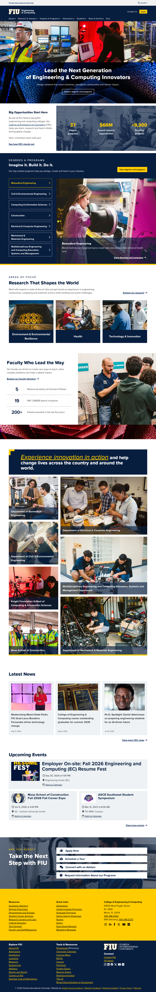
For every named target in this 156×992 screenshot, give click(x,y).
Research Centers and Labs (22, 919)
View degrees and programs (132, 169)
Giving (59, 923)
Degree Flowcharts (18, 909)
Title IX (59, 978)
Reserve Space (63, 972)
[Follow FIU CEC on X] (119, 924)
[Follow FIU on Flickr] (123, 964)
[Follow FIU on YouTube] (120, 964)
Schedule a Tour (75, 859)
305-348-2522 (111, 916)
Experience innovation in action (64, 456)
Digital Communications (72, 988)
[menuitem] (12, 18)
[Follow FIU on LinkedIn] (109, 964)
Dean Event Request (66, 926)
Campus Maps (63, 955)
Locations (13, 958)
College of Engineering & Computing (27, 124)
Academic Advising (18, 905)
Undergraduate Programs (69, 909)
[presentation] (25, 771)
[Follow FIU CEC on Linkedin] (110, 924)
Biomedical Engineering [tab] (23, 183)
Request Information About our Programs (90, 875)
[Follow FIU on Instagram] (105, 964)
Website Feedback (93, 988)
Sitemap (137, 988)
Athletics (13, 968)
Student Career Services (21, 916)
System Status (63, 968)
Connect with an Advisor (80, 867)
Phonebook (62, 948)
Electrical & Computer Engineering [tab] (29, 226)
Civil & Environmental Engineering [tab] (29, 193)
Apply (143, 11)
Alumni (59, 919)
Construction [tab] (18, 215)
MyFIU (59, 958)
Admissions (62, 905)
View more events (135, 825)
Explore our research (133, 292)
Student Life (15, 965)
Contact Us (132, 11)
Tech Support (15, 926)
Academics (14, 955)
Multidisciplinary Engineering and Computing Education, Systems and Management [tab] (26, 250)
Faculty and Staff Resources (23, 929)
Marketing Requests (66, 929)
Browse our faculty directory (21, 378)
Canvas (60, 961)
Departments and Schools (22, 912)
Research (13, 961)
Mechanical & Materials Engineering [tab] (22, 237)
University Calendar (66, 951)
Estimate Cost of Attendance (23, 978)
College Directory (17, 923)
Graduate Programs (66, 912)
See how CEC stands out (21, 144)
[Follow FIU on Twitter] (116, 964)
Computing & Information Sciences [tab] (29, 204)
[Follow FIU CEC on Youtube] (124, 924)
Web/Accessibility (110, 988)
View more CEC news (133, 740)
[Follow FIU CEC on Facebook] (114, 924)
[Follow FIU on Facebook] (112, 964)
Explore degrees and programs (78, 91)
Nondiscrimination (65, 975)
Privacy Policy (126, 988)
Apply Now (72, 851)
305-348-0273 (126, 919)
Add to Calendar (53, 784)
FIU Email (61, 965)
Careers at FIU (16, 975)
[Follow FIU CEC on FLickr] (129, 924)
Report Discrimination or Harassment (74, 982)
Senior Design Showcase (68, 916)
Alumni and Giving (18, 972)
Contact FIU (110, 957)
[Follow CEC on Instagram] (106, 924)
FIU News (109, 960)
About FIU (14, 948)
